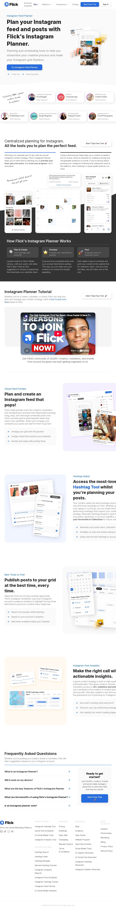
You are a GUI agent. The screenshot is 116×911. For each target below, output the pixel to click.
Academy (79, 831)
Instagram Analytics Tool (45, 840)
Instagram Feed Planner (45, 886)
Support (104, 829)
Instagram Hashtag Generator (83, 863)
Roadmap (63, 831)
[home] (11, 4)
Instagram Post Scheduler (46, 877)
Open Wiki (63, 835)
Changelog (63, 840)
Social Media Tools (83, 848)
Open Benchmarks (83, 844)
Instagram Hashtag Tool (45, 826)
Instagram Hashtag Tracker (46, 882)
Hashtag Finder (41, 856)
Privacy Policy (107, 846)
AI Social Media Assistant (45, 891)
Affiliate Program (82, 840)
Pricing (62, 826)
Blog (77, 826)
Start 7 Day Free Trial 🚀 (96, 143)
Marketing (105, 837)
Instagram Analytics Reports (43, 871)
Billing (103, 842)
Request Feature (66, 844)
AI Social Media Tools (44, 835)
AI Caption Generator (84, 853)
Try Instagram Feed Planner (24, 67)
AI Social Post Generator (86, 857)
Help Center (80, 835)
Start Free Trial (89, 4)
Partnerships (106, 833)
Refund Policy (107, 851)
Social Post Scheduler (44, 831)
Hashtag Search (42, 852)
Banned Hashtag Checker (46, 865)
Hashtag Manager (42, 861)
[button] (46, 4)
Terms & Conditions (64, 850)
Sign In (106, 4)
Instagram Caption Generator (87, 869)
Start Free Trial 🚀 (94, 798)
